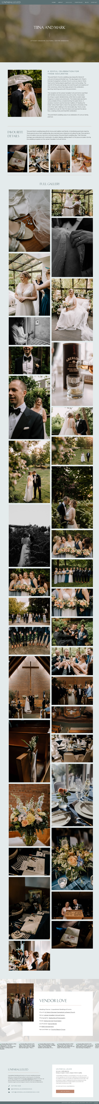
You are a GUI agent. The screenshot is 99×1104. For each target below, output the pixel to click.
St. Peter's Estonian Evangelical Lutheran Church (60, 1012)
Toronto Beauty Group (58, 1029)
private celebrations (28, 1078)
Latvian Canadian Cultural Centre (54, 1015)
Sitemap (96, 1102)
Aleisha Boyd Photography (57, 1018)
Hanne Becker (52, 1023)
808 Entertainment (48, 1026)
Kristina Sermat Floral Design (52, 1021)
